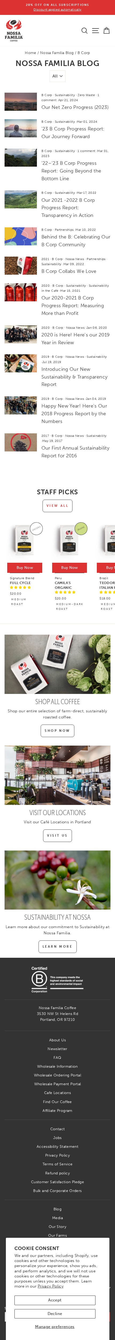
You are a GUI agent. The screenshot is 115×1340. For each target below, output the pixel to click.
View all (58, 506)
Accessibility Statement (57, 1146)
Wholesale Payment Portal (57, 1084)
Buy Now (25, 567)
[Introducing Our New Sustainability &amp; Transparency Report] (21, 363)
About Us (57, 1040)
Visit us (57, 835)
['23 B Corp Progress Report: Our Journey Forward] (21, 128)
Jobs (57, 1138)
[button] (20, 587)
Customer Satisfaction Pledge (57, 1182)
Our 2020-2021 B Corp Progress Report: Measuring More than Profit (72, 305)
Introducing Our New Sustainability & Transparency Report (74, 377)
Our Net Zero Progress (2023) (75, 107)
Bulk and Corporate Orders (57, 1191)
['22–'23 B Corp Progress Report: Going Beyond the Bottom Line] (21, 158)
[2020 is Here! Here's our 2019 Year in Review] (21, 334)
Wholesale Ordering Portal (57, 1075)
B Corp (46, 95)
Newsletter (57, 1049)
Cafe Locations (57, 1093)
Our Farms (57, 1235)
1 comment (86, 151)
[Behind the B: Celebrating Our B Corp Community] (21, 236)
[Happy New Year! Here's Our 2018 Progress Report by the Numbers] (21, 405)
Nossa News (75, 259)
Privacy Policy (50, 1286)
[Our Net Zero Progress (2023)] (21, 102)
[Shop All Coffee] (57, 664)
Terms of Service (58, 1164)
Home (30, 53)
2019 (45, 357)
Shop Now (57, 731)
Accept (54, 1300)
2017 (45, 436)
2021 (45, 259)
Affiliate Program (57, 1110)
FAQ (57, 1057)
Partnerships (64, 230)
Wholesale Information (57, 1066)
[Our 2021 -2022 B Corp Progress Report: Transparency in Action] (21, 199)
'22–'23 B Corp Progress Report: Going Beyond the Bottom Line (71, 171)
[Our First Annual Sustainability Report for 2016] (21, 442)
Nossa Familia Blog (57, 53)
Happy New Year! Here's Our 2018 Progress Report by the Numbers (74, 413)
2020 (45, 285)
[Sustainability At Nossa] (57, 880)
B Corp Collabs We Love (69, 271)
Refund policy (57, 1173)
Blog (57, 1209)
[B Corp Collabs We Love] (21, 266)
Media (57, 1218)
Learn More (58, 946)
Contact (57, 1129)
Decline (55, 1313)
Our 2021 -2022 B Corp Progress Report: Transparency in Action (68, 208)
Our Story (57, 1226)
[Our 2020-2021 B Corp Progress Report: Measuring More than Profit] (21, 292)
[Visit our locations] (57, 775)
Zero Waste (86, 95)
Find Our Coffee (57, 1102)
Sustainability (65, 95)
